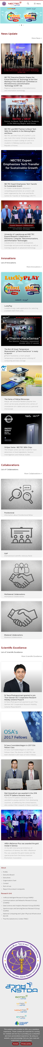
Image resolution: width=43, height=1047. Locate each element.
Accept (15, 1044)
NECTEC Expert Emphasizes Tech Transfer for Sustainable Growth (20, 185)
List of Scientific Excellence (12, 652)
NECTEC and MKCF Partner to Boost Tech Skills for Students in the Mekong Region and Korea (20, 131)
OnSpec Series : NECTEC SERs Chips (18, 447)
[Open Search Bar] (28, 3)
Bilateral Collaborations (13, 635)
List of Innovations (8, 262)
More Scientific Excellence (32, 656)
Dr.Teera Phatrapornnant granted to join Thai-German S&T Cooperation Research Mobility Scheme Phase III (20, 697)
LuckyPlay (8, 306)
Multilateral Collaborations (14, 594)
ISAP (6, 553)
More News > (37, 38)
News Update (9, 34)
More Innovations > (34, 266)
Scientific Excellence (14, 648)
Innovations (8, 258)
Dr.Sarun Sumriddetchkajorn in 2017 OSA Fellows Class (19, 746)
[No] (40, 1037)
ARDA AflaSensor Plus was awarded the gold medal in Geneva (21, 844)
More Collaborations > (33, 473)
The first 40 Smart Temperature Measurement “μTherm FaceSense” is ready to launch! (21, 351)
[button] (2, 15)
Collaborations (10, 465)
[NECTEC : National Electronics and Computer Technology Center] (11, 3)
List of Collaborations (9, 469)
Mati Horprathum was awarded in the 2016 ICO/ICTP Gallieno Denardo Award (20, 794)
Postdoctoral (9, 512)
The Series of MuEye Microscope (16, 399)
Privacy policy (26, 1044)
